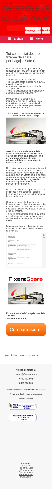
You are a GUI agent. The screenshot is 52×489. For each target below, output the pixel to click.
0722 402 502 (26, 379)
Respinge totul (33, 30)
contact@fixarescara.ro (26, 374)
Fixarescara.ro (26, 474)
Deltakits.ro (25, 477)
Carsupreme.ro (26, 472)
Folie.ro (26, 465)
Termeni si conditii (26, 398)
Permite (46, 30)
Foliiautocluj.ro (26, 468)
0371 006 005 (26, 383)
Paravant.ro (26, 470)
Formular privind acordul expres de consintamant (26, 390)
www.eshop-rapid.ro (29, 355)
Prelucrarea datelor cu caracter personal (26, 394)
